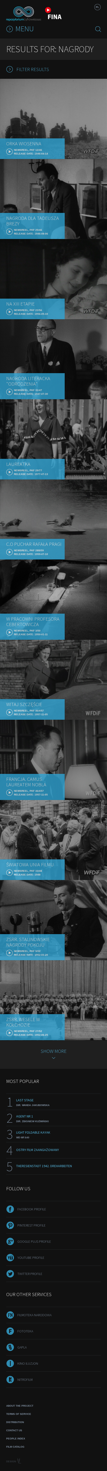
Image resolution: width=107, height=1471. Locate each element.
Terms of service (18, 1414)
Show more (53, 1051)
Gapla (22, 1347)
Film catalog (15, 1446)
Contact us (14, 1430)
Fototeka (25, 1331)
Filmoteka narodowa (34, 1315)
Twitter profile (29, 1274)
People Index (15, 1438)
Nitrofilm (25, 1379)
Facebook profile (31, 1209)
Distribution (15, 1422)
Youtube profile (30, 1257)
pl (97, 7)
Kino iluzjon (27, 1363)
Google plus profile (34, 1241)
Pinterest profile (31, 1225)
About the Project (19, 1405)
